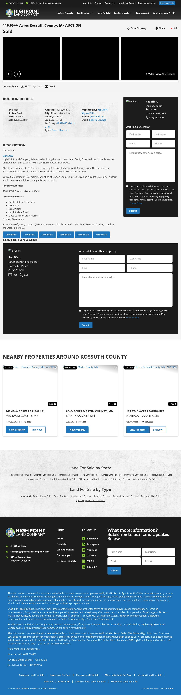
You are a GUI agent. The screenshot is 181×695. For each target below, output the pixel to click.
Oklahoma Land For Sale (90, 479)
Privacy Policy (136, 203)
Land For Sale (104, 13)
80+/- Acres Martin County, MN (89, 411)
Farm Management (147, 3)
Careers (98, 3)
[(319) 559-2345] (7, 3)
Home (60, 538)
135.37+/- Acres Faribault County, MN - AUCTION (145, 411)
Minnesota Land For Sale (136, 474)
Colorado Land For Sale (45, 474)
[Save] (55, 367)
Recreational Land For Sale (125, 496)
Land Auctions (83, 13)
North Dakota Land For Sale (63, 479)
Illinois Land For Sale (68, 474)
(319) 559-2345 (16, 3)
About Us (87, 3)
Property (61, 544)
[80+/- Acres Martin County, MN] (90, 385)
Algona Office (88, 113)
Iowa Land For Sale (90, 474)
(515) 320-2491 (97, 116)
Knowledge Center (126, 3)
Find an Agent (142, 13)
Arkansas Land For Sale (20, 474)
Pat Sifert (102, 109)
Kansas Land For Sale (111, 474)
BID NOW (8, 155)
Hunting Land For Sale (80, 496)
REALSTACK (168, 688)
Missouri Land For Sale (161, 474)
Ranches (63, 130)
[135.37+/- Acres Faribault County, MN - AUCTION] (150, 385)
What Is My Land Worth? (164, 13)
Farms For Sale (61, 496)
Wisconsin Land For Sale (144, 479)
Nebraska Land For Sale (36, 479)
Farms (54, 130)
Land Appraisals (121, 13)
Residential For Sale (150, 496)
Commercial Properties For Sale (36, 496)
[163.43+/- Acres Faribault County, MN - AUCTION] (30, 385)
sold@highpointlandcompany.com (45, 3)
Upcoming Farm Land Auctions (90, 500)
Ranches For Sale (102, 496)
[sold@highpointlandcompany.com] (27, 3)
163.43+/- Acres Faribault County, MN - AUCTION (25, 411)
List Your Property (64, 13)
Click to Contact (97, 119)
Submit (133, 210)
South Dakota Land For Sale (117, 479)
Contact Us (110, 3)
